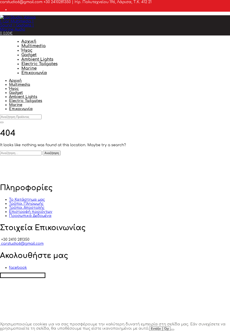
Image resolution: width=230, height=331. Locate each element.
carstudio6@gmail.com (22, 244)
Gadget (29, 55)
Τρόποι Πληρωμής (26, 204)
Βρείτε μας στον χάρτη (23, 275)
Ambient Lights (37, 59)
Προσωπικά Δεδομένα (30, 216)
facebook (18, 268)
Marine (29, 68)
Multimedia (33, 46)
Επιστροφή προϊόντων (30, 212)
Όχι (166, 328)
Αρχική (28, 41)
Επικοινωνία (34, 73)
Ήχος (27, 50)
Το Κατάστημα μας (27, 200)
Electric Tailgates (39, 64)
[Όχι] (172, 329)
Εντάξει (156, 328)
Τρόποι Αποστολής (26, 208)
